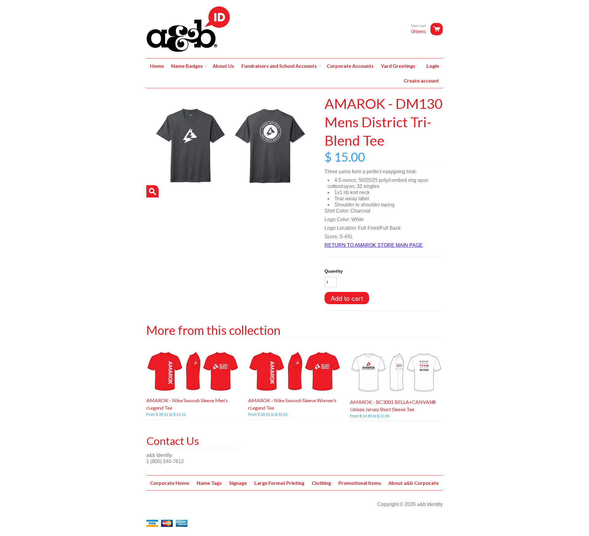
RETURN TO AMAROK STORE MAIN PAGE (374, 245)
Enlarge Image (152, 191)
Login (432, 66)
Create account (421, 80)
